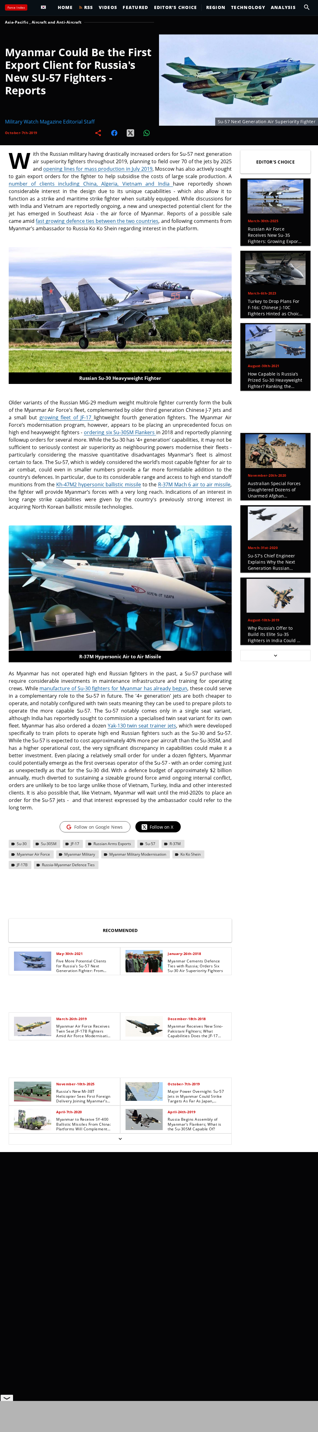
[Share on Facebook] (114, 132)
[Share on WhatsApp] (146, 132)
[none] (120, 1046)
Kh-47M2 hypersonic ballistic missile (98, 484)
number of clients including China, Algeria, (65, 183)
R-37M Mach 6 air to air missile (194, 484)
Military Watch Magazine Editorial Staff (50, 121)
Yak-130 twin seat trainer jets (142, 725)
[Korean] (45, 7)
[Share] (98, 132)
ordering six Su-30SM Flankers (120, 432)
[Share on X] (130, 132)
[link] (64, 961)
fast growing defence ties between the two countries (97, 221)
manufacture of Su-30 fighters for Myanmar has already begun (113, 688)
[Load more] (120, 1139)
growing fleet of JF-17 (66, 417)
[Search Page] (307, 7)
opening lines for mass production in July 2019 (97, 168)
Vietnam (147, 183)
